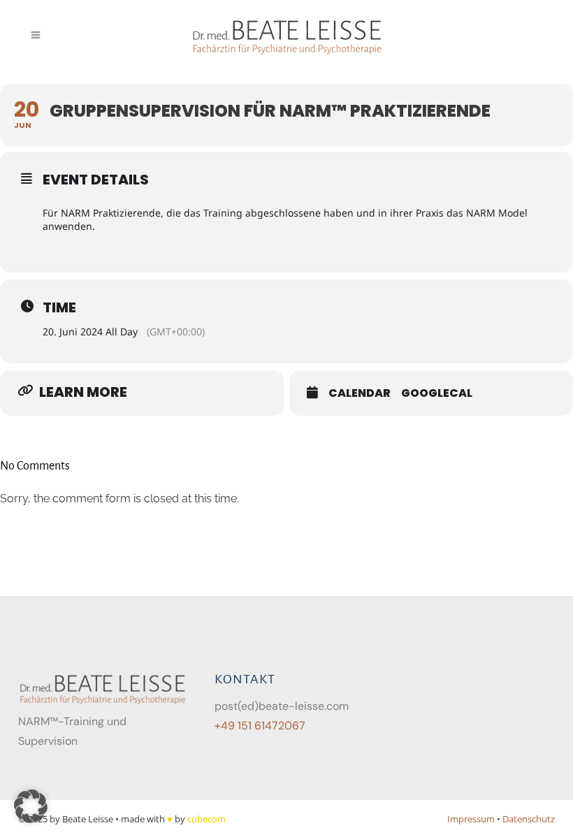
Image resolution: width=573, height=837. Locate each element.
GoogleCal (436, 393)
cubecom (206, 819)
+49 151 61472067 (260, 725)
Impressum (471, 819)
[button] (30, 806)
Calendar (359, 393)
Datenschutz (528, 819)
